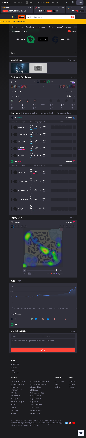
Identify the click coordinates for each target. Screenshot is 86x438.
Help (56, 384)
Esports (13, 410)
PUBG (13, 393)
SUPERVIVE (14, 396)
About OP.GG (15, 364)
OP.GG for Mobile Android (38, 381)
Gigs (12, 413)
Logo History (15, 373)
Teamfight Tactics (16, 384)
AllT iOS (33, 390)
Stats (18, 2)
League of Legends (17, 381)
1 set (13, 53)
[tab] (16, 113)
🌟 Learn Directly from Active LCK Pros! (13, 21)
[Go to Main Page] (6, 2)
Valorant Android (36, 393)
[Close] (84, 21)
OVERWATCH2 (15, 390)
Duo (12, 405)
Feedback (58, 387)
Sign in (80, 2)
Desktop (13, 399)
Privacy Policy (59, 381)
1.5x (33, 274)
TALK (12, 408)
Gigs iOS (33, 402)
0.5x (25, 274)
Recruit (71, 387)
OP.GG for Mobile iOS (37, 384)
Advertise (72, 384)
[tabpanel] (43, 165)
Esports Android (35, 410)
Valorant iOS (34, 396)
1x (29, 274)
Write (43, 350)
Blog (12, 370)
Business (72, 381)
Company (14, 367)
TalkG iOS (33, 408)
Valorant (13, 387)
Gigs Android (34, 399)
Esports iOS (34, 413)
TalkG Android (35, 405)
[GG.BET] (21, 17)
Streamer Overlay (16, 402)
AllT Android (34, 387)
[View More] (66, 2)
